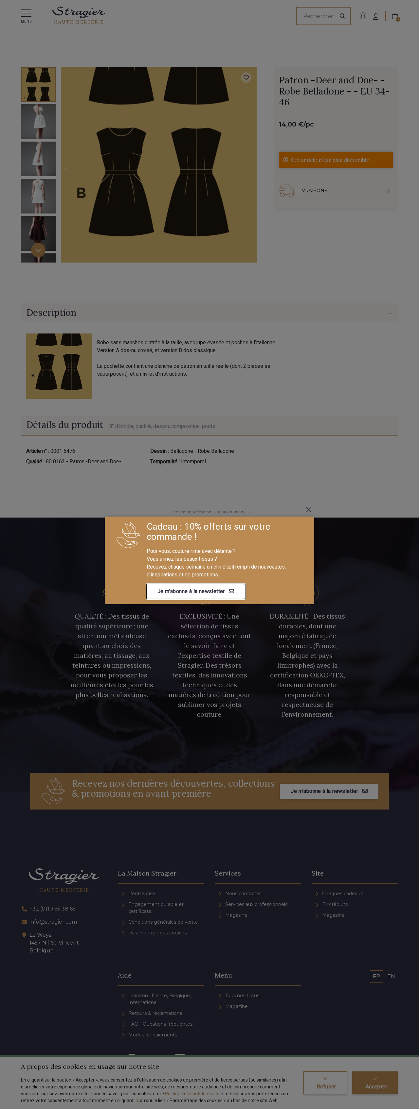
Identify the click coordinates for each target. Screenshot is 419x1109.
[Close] (308, 509)
